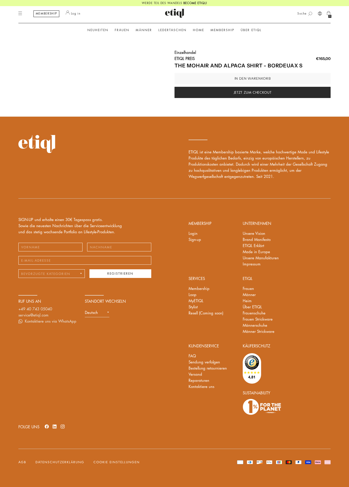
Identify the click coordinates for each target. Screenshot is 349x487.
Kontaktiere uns (201, 387)
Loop (192, 295)
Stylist (193, 307)
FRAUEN (122, 30)
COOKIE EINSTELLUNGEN (117, 462)
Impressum (252, 264)
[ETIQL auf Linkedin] (55, 426)
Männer (249, 295)
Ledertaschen (172, 30)
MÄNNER (144, 30)
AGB (22, 462)
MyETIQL (196, 301)
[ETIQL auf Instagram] (63, 426)
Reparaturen (199, 381)
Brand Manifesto (257, 240)
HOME (198, 30)
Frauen (248, 289)
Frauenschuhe (254, 313)
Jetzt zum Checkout (253, 92)
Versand (195, 374)
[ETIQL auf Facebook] (47, 426)
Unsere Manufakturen (261, 258)
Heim (247, 301)
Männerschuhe (255, 325)
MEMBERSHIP (46, 13)
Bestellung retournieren (208, 368)
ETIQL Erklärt (253, 246)
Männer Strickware (258, 332)
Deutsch (91, 313)
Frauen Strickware (258, 319)
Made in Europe (256, 252)
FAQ (192, 356)
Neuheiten (97, 30)
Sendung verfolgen (204, 362)
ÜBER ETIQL (251, 30)
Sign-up (195, 240)
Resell (206, 313)
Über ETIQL (252, 307)
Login (193, 234)
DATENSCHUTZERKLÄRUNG (60, 462)
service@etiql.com (33, 315)
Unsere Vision (254, 234)
